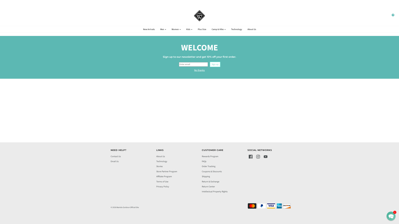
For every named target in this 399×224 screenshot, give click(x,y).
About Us (252, 29)
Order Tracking (208, 166)
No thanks (199, 70)
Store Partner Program (166, 171)
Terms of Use (162, 181)
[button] (391, 216)
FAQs (204, 161)
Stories (159, 166)
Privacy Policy (162, 186)
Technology (236, 29)
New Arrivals (149, 29)
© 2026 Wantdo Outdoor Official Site (125, 207)
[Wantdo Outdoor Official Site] (199, 15)
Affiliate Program (164, 176)
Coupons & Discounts (212, 171)
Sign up (215, 64)
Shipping (206, 176)
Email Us (115, 161)
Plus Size (202, 29)
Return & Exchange (210, 181)
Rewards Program (210, 156)
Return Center (208, 186)
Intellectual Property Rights (215, 191)
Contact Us (116, 156)
